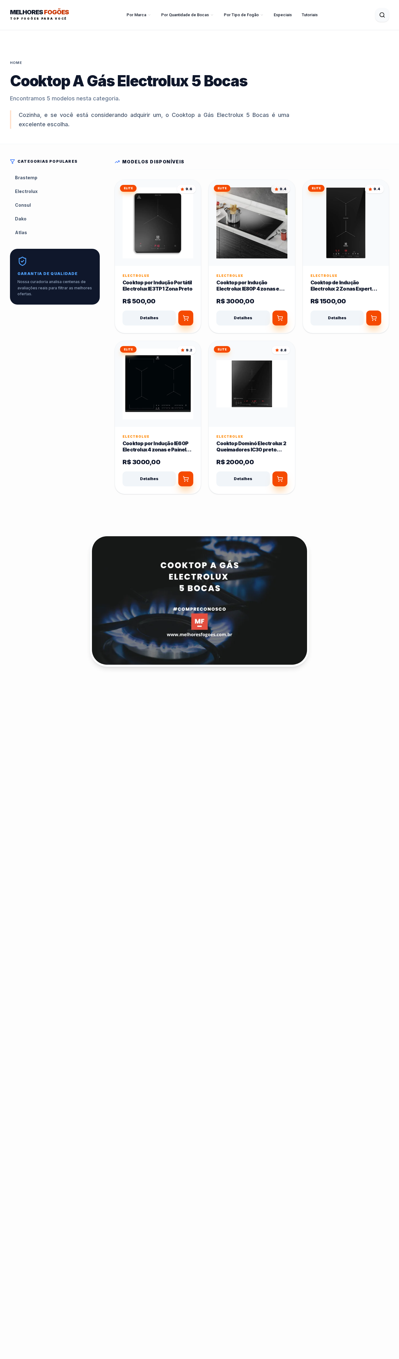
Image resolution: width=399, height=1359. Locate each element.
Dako (20, 218)
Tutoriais (310, 14)
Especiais (283, 14)
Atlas (21, 232)
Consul (23, 205)
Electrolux (26, 191)
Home (16, 62)
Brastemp (26, 177)
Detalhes (149, 318)
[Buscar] (382, 15)
